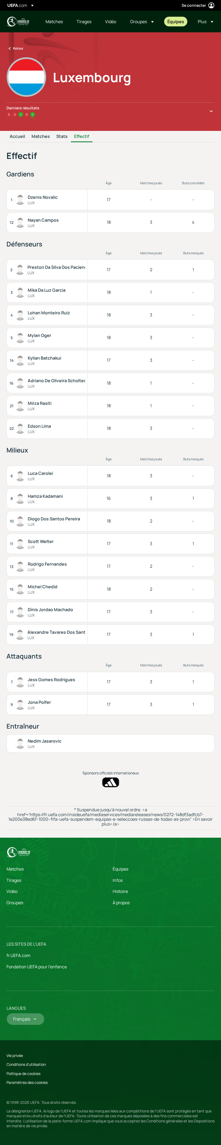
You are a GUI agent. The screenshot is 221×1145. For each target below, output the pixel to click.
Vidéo (12, 891)
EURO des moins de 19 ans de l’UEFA (17, 21)
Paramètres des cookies (27, 1082)
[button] (142, 21)
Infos (118, 880)
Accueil (17, 136)
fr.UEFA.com (18, 955)
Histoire (120, 891)
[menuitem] (54, 21)
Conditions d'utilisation (26, 1064)
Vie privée (14, 1055)
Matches (41, 136)
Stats (62, 136)
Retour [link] (18, 48)
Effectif (81, 136)
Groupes (14, 903)
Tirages (13, 880)
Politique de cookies (23, 1073)
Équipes (120, 869)
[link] (54, 21)
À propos (121, 903)
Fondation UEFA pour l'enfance (36, 967)
